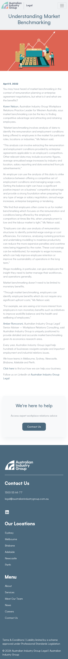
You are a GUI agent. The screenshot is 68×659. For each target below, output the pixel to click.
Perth (8, 564)
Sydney (9, 532)
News (8, 605)
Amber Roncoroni (13, 323)
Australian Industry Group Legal (30, 650)
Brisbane (10, 545)
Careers (9, 611)
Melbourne (11, 539)
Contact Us (34, 426)
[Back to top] (58, 651)
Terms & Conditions (13, 639)
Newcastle (11, 558)
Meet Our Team (14, 598)
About (8, 586)
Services (9, 592)
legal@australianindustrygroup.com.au (27, 498)
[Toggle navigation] (62, 5)
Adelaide (10, 552)
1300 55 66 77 (13, 492)
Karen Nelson (10, 106)
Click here (8, 368)
